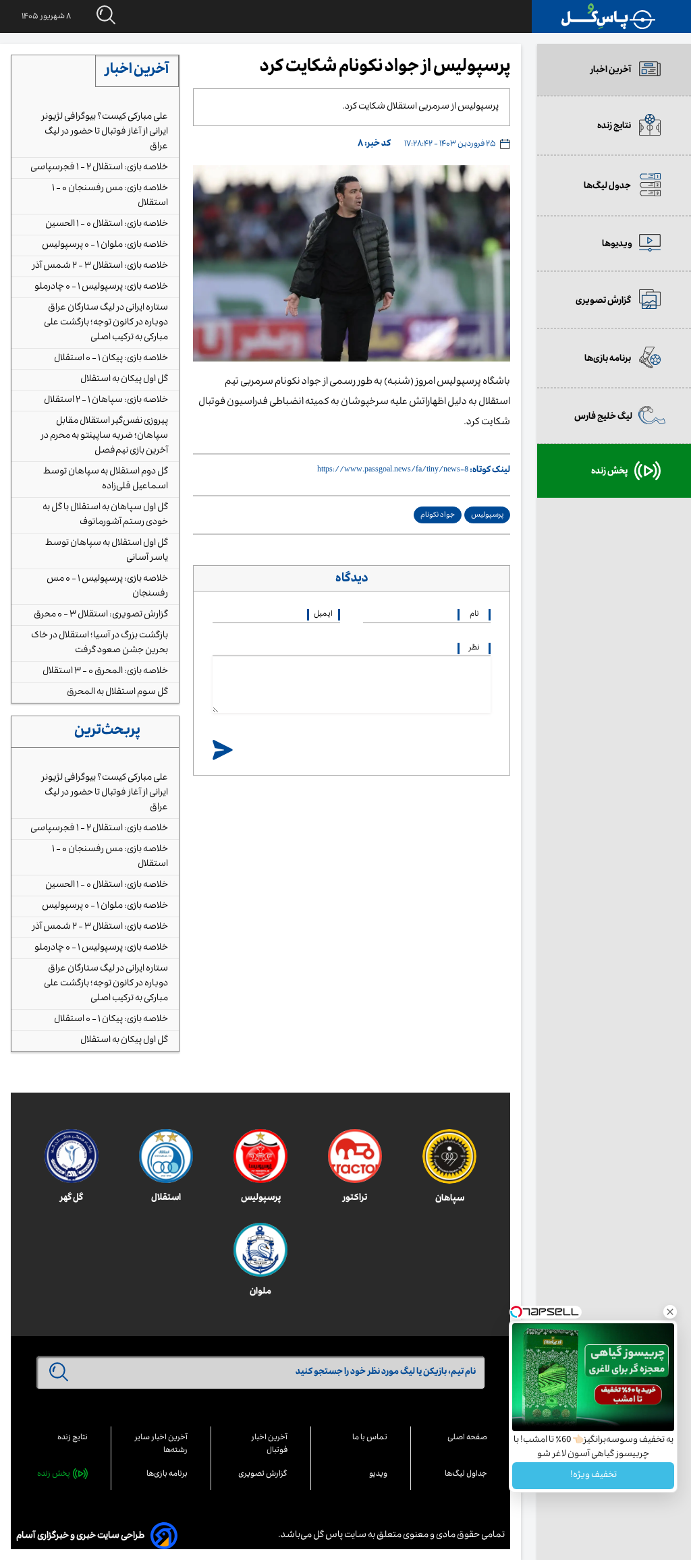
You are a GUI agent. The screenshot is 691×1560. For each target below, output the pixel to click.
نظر (474, 648)
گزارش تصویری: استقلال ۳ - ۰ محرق (101, 615)
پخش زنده (53, 1474)
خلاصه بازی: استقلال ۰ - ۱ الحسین (106, 224)
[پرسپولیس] (260, 1156)
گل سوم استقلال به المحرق (117, 692)
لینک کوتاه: (490, 470)
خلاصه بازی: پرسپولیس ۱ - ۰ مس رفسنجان (107, 587)
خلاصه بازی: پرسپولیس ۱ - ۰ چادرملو (101, 287)
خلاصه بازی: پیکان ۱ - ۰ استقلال (111, 358)
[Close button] (670, 1312)
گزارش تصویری (262, 1474)
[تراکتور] (355, 1156)
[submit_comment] (222, 751)
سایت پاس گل (339, 1535)
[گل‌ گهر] (72, 1156)
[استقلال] (166, 1156)
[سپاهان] (449, 1156)
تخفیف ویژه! (593, 1475)
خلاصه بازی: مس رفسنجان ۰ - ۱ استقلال (110, 196)
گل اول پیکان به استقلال (124, 379)
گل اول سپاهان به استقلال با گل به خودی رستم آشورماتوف (105, 515)
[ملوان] (260, 1250)
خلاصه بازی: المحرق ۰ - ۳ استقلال (105, 671)
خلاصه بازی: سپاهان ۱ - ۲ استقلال (106, 400)
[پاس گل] (609, 16)
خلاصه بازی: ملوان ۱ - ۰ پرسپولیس (105, 245)
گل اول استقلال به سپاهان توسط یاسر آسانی (106, 551)
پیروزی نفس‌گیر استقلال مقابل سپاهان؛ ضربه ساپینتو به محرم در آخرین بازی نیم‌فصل (104, 436)
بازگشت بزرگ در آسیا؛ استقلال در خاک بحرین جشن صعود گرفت (99, 643)
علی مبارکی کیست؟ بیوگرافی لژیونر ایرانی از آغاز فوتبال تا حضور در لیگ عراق (104, 132)
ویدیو (378, 1474)
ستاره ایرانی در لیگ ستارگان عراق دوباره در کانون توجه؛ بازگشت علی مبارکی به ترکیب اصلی (106, 323)
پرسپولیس (487, 515)
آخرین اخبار (137, 70)
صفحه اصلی (467, 1438)
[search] (93, 15)
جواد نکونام (437, 515)
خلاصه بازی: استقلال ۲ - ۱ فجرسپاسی (99, 168)
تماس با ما (369, 1438)
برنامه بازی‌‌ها (167, 1474)
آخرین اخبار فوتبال (269, 1444)
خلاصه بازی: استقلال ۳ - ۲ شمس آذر (100, 266)
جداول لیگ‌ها (466, 1474)
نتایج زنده (72, 1438)
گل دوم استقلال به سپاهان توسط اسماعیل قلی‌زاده (105, 479)
